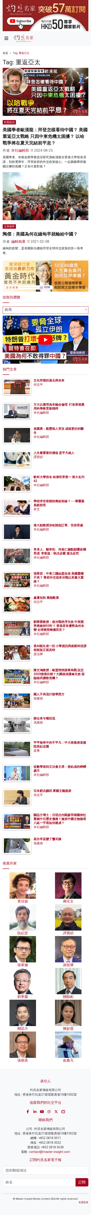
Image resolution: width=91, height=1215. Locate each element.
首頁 (5, 53)
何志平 (38, 384)
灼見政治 (9, 122)
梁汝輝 (38, 654)
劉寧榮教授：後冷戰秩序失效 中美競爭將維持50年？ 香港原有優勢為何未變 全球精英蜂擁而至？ (59, 625)
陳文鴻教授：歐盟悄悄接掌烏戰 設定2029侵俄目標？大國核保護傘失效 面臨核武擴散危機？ (59, 674)
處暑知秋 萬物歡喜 (46, 597)
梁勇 (37, 750)
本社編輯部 (20, 150)
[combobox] (45, 310)
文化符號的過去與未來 (49, 380)
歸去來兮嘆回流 (44, 718)
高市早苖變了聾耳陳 (47, 839)
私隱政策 (83, 1202)
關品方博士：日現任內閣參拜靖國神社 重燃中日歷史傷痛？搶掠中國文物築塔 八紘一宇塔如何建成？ (60, 819)
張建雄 (38, 698)
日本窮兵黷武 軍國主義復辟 (52, 791)
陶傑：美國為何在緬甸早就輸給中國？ (40, 234)
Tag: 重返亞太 (21, 53)
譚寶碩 (38, 457)
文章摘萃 (9, 226)
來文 (37, 509)
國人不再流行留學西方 (49, 694)
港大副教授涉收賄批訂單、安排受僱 (58, 525)
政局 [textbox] (8, 309)
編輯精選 (18, 241)
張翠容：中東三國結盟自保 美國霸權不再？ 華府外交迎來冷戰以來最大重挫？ (59, 577)
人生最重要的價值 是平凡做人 (54, 453)
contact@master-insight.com (49, 1152)
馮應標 (38, 722)
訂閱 (81, 1182)
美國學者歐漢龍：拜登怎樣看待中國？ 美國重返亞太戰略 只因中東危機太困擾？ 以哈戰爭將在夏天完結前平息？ (45, 136)
